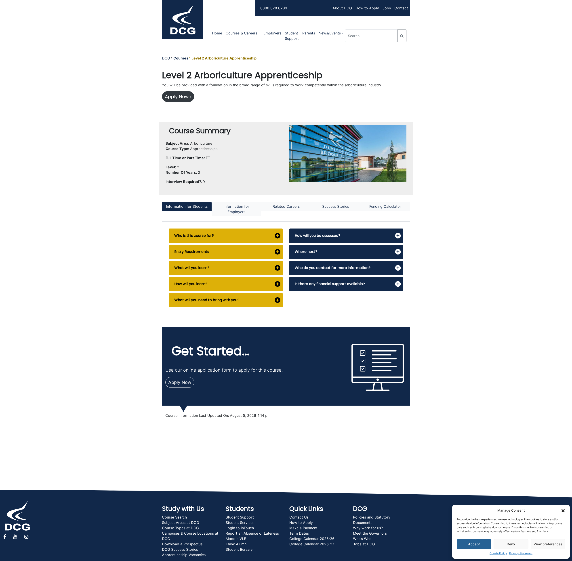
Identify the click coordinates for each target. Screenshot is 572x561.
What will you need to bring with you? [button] (206, 300)
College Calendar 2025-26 (311, 538)
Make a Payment (303, 528)
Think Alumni (236, 544)
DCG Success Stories (180, 549)
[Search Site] (401, 36)
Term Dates (299, 533)
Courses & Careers (241, 33)
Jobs (387, 8)
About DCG (342, 8)
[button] (563, 510)
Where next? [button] (306, 251)
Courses (180, 58)
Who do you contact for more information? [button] (332, 267)
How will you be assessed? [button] (317, 235)
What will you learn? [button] (191, 267)
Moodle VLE (236, 538)
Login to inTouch (240, 528)
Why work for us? (368, 528)
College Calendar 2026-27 (311, 544)
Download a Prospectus (182, 544)
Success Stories (335, 206)
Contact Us (299, 517)
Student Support (292, 36)
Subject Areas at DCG (180, 522)
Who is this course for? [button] (194, 235)
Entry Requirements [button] (191, 251)
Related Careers (286, 206)
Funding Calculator (385, 206)
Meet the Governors (370, 533)
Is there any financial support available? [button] (330, 283)
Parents (308, 33)
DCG (166, 58)
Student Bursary (239, 549)
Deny (511, 544)
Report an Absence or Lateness (252, 533)
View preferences (548, 544)
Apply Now (177, 96)
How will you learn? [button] (190, 283)
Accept (474, 544)
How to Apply (367, 8)
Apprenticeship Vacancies (184, 555)
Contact (401, 8)
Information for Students (187, 206)
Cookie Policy (498, 553)
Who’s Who (362, 538)
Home (217, 33)
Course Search (174, 517)
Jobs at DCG (364, 544)
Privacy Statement (520, 553)
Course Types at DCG (180, 528)
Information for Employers (236, 209)
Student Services (240, 522)
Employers (272, 33)
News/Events (330, 33)
